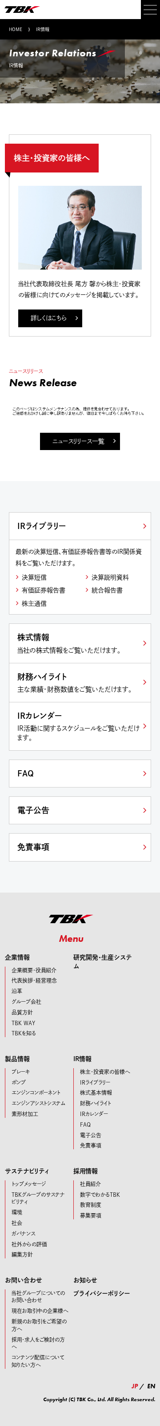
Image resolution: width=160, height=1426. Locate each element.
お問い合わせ (23, 1280)
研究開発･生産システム (102, 961)
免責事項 (33, 847)
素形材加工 (25, 1114)
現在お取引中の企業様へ (40, 1310)
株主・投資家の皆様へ (105, 1071)
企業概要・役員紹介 (34, 970)
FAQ (25, 773)
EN (151, 1386)
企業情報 (17, 957)
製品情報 (17, 1059)
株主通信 (34, 603)
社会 (17, 1223)
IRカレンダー (78, 726)
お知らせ (85, 1280)
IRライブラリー (41, 526)
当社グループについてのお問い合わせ (38, 1296)
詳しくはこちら (49, 318)
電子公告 (33, 810)
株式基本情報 (96, 1092)
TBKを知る (24, 1033)
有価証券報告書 (43, 590)
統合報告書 (107, 590)
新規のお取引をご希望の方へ (39, 1325)
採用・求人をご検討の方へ (38, 1343)
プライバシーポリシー (101, 1293)
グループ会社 (26, 1001)
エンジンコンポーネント (36, 1092)
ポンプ (19, 1082)
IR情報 (82, 1059)
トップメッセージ (29, 1184)
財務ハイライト (74, 683)
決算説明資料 (110, 577)
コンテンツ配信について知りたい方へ (38, 1361)
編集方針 (22, 1254)
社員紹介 (90, 1184)
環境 (17, 1212)
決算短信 (34, 577)
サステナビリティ (27, 1171)
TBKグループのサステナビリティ (38, 1198)
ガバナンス (23, 1233)
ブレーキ (21, 1071)
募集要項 (90, 1215)
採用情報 (85, 1171)
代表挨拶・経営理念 (34, 980)
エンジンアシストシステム (39, 1103)
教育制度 (90, 1204)
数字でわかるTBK (100, 1194)
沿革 (17, 991)
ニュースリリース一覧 (78, 441)
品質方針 (22, 1012)
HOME (15, 29)
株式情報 (69, 643)
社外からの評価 (29, 1244)
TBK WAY (23, 1023)
